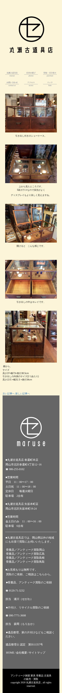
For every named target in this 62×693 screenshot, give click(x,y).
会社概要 (21, 652)
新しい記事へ (22, 393)
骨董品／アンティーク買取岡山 (25, 549)
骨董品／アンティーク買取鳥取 (25, 561)
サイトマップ (37, 652)
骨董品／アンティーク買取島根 (25, 557)
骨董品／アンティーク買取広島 (25, 553)
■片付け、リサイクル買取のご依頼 (27, 607)
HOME (10, 652)
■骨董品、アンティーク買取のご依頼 (29, 582)
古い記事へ (9, 393)
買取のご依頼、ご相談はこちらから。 (29, 574)
